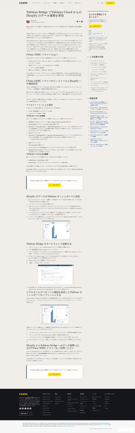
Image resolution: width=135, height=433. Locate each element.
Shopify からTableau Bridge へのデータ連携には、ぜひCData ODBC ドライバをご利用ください (99, 89)
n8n (105, 406)
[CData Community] (30, 408)
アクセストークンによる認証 (99, 72)
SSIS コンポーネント (59, 401)
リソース (94, 403)
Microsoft (107, 403)
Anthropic (107, 397)
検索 (102, 3)
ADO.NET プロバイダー (48, 401)
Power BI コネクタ (47, 412)
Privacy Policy (103, 424)
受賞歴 (81, 403)
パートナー (70, 406)
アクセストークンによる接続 (99, 67)
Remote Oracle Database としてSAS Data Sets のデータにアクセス (99, 112)
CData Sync (58, 397)
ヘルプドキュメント (77, 128)
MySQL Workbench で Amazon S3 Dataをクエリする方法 (98, 127)
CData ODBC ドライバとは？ (97, 61)
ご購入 (98, 3)
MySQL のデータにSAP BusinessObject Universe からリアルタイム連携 (99, 140)
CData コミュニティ (96, 397)
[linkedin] (20, 408)
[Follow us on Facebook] (77, 21)
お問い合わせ (110, 3)
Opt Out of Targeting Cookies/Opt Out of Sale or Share (101, 428)
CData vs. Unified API (72, 411)
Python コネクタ (46, 403)
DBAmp (57, 403)
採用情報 (82, 410)
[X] (23, 408)
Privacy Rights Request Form (67, 426)
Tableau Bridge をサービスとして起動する (98, 78)
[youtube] (25, 408)
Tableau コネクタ (46, 414)
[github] (28, 408)
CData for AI (77, 3)
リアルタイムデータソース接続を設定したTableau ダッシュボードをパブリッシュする (99, 83)
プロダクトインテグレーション (73, 400)
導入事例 (94, 399)
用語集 (93, 408)
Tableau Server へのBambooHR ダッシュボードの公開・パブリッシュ (99, 108)
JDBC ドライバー (46, 399)
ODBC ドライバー (47, 397)
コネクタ (69, 397)
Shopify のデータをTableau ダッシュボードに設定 (99, 75)
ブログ (93, 401)
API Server (45, 406)
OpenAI (106, 408)
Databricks (107, 399)
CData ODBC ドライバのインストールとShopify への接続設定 (98, 64)
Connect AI (57, 399)
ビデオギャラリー (96, 410)
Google (106, 401)
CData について (83, 397)
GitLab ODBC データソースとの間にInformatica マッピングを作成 (99, 131)
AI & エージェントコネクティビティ (73, 403)
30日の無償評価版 (42, 353)
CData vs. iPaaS (71, 408)
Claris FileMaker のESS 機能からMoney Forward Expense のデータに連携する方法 (99, 103)
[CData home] (24, 3)
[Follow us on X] (79, 21)
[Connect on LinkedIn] (82, 21)
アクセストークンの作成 (98, 69)
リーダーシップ (83, 406)
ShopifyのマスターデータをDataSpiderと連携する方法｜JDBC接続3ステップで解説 (99, 117)
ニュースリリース (84, 399)
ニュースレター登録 (96, 406)
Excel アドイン (46, 410)
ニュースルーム (83, 401)
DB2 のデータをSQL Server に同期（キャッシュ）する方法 (99, 145)
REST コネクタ (46, 408)
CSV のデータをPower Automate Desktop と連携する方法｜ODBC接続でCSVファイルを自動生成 (99, 123)
